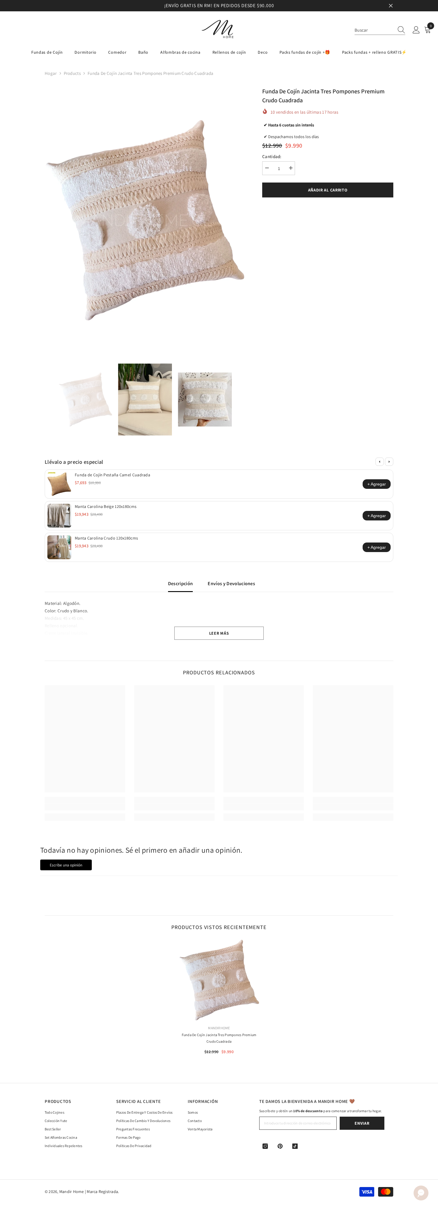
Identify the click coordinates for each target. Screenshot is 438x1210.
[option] (219, 5)
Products (72, 73)
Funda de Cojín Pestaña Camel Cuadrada (112, 474)
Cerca (390, 5)
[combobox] (374, 30)
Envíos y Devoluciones (231, 583)
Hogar (51, 73)
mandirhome (219, 1028)
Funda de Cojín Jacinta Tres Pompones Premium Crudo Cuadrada (219, 1038)
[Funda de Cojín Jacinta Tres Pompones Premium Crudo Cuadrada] (219, 980)
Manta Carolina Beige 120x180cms (105, 506)
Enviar (362, 1123)
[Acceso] (416, 30)
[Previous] (379, 462)
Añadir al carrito (328, 190)
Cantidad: (272, 156)
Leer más (219, 633)
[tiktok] (295, 1146)
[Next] (389, 462)
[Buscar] (380, 30)
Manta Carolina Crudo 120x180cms (106, 538)
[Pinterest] (280, 1146)
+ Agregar (376, 484)
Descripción (180, 583)
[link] (85, 807)
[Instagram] (265, 1146)
